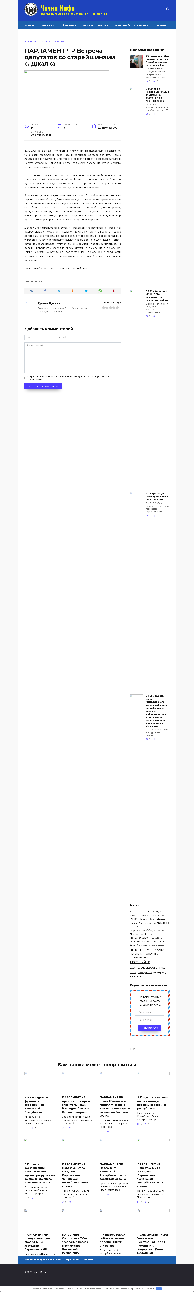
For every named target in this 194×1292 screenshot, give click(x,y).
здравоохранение (143, 973)
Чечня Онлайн (122, 25)
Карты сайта (72, 1259)
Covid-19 (147, 912)
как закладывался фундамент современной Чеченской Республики (37, 1105)
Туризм (154, 945)
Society (155, 911)
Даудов (153, 919)
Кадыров (162, 922)
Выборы (162, 915)
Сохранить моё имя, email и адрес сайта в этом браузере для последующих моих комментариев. (68, 378)
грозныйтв (140, 962)
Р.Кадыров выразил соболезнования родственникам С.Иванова (114, 1240)
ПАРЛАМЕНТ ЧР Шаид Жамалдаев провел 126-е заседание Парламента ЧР (37, 1242)
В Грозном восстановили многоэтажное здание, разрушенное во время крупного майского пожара (40, 1173)
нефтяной (136, 976)
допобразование (147, 967)
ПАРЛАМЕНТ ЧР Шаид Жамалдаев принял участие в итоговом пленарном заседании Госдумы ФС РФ (115, 1106)
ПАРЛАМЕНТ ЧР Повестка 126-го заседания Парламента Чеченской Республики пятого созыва (151, 1175)
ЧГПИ (134, 949)
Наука (139, 927)
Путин (151, 938)
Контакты (160, 25)
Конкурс (133, 927)
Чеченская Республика (144, 953)
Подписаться (150, 1027)
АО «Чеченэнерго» (138, 915)
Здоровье (151, 923)
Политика (102, 25)
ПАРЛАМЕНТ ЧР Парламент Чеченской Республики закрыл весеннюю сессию (114, 1171)
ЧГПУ (142, 949)
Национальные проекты (153, 927)
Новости (30, 25)
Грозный (144, 919)
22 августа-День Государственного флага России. (157, 496)
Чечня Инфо (57, 8)
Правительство (139, 937)
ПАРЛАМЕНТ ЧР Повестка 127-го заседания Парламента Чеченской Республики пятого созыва (76, 1175)
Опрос (163, 931)
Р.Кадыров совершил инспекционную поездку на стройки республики (153, 1103)
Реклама (88, 1259)
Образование (68, 25)
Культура (88, 25)
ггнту (146, 957)
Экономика (136, 957)
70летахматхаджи (136, 912)
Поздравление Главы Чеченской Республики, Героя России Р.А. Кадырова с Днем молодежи (152, 1244)
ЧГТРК (153, 949)
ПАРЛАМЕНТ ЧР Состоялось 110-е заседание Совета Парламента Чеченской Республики (75, 1244)
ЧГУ (161, 949)
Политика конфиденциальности (43, 1259)
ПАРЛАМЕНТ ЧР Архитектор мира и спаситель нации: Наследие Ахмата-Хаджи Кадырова (76, 1105)
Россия (145, 941)
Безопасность (153, 915)
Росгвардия (135, 941)
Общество (153, 930)
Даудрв (161, 919)
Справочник (141, 25)
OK (158, 1289)
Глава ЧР (135, 919)
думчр (132, 973)
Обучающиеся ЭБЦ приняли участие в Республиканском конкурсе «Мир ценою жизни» (157, 62)
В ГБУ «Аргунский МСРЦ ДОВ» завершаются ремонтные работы (157, 295)
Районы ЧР (48, 25)
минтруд (159, 972)
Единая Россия (138, 923)
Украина (160, 945)
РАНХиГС (158, 938)
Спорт (133, 945)
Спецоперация (157, 941)
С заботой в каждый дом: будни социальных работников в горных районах (158, 94)
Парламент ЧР (34, 281)
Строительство (143, 945)
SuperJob (164, 912)
